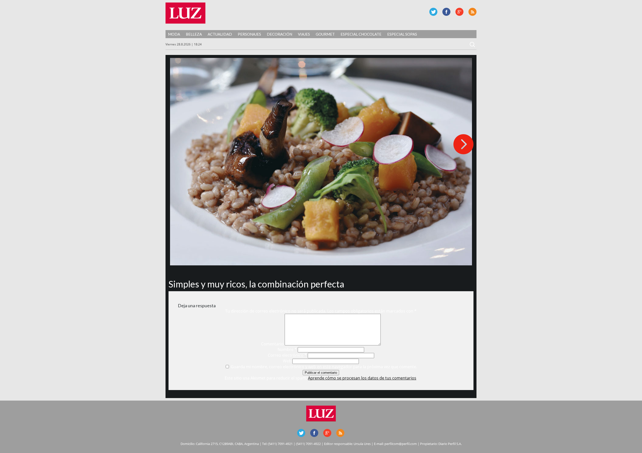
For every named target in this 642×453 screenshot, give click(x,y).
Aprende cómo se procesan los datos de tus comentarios (362, 378)
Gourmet (325, 34)
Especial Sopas (402, 34)
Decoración (279, 34)
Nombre (287, 349)
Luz (185, 13)
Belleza (194, 34)
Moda (174, 34)
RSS (472, 12)
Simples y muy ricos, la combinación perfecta (256, 283)
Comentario (272, 344)
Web (287, 361)
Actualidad (220, 34)
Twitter (433, 12)
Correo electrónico (287, 355)
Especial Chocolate (361, 34)
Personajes (249, 34)
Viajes (304, 34)
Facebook (446, 12)
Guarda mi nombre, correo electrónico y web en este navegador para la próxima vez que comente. (324, 366)
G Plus (459, 12)
